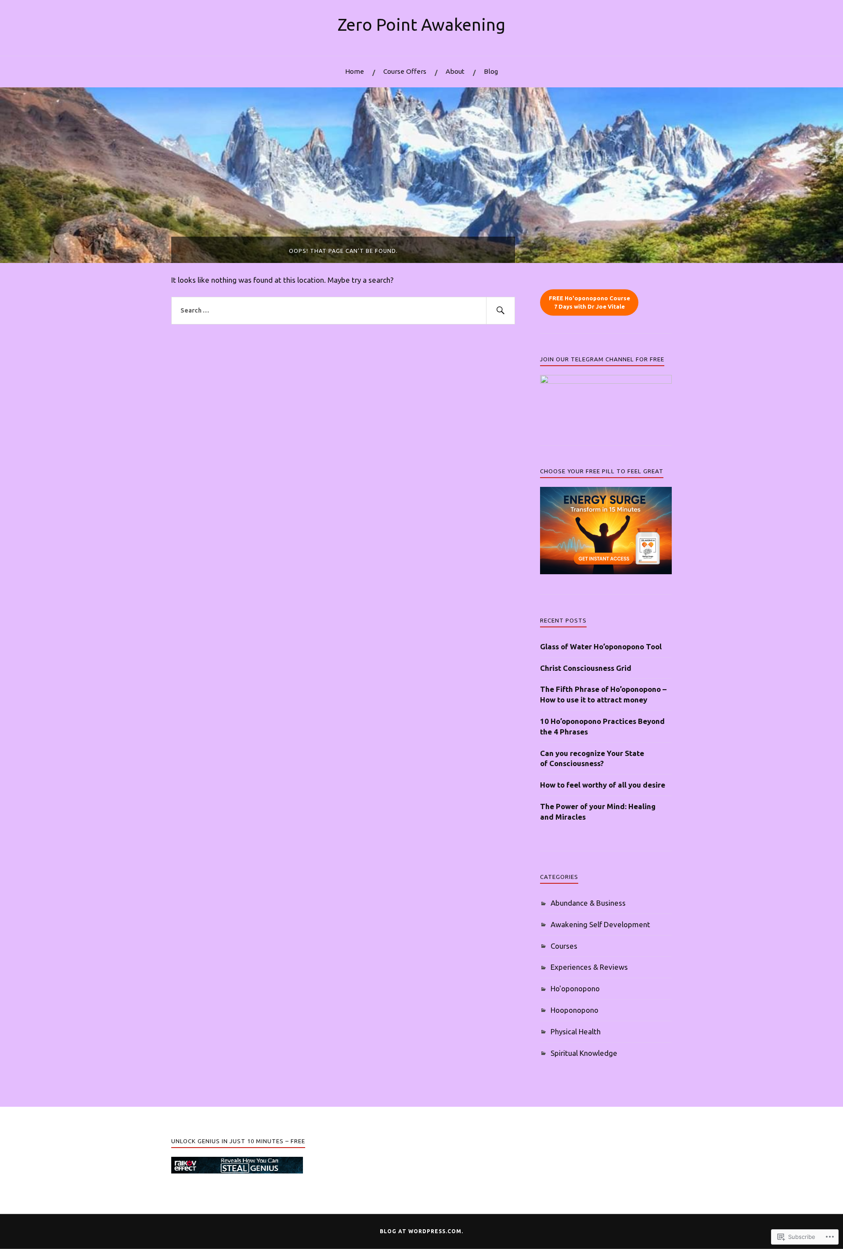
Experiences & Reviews (589, 967)
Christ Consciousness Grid (585, 668)
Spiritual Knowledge (584, 1053)
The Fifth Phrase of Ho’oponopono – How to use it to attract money (603, 694)
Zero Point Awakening (421, 24)
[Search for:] (343, 311)
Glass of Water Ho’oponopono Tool (601, 646)
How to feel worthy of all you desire (602, 785)
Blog (491, 71)
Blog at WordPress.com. (421, 1231)
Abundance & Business (588, 903)
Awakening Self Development (600, 924)
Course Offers (404, 71)
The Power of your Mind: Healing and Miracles (598, 811)
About (455, 71)
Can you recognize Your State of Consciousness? (592, 758)
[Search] (500, 311)
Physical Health (576, 1031)
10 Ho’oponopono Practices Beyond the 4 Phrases (602, 726)
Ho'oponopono (575, 988)
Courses (564, 946)
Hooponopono (574, 1010)
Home (354, 71)
